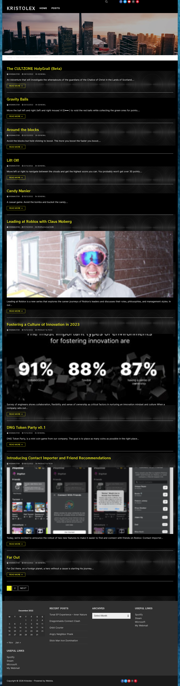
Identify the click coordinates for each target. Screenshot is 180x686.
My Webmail (13, 668)
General (41, 74)
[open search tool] (106, 1)
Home (9, 58)
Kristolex (21, 8)
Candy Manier (19, 191)
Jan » (18, 642)
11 (42, 624)
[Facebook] (120, 1)
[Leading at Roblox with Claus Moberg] (90, 264)
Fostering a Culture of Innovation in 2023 (43, 324)
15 (26, 627)
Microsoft (12, 664)
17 (37, 627)
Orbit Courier (56, 627)
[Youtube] (129, 1)
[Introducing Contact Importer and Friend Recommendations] (90, 500)
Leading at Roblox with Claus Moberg (39, 221)
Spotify (10, 657)
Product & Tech (44, 330)
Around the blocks (23, 129)
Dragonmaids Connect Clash (65, 621)
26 (9, 635)
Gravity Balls (17, 99)
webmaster (14, 74)
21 (20, 631)
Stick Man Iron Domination (64, 640)
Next (23, 588)
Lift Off (13, 160)
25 (42, 631)
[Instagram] (133, 1)
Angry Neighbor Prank (61, 634)
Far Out (13, 557)
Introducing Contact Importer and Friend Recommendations (59, 458)
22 (26, 631)
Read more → (16, 86)
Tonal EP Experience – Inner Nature (68, 614)
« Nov (10, 642)
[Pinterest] (137, 1)
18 (42, 627)
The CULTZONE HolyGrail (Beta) (34, 68)
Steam (10, 660)
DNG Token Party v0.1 (26, 427)
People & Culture (45, 227)
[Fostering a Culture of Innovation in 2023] (90, 367)
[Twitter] (125, 1)
